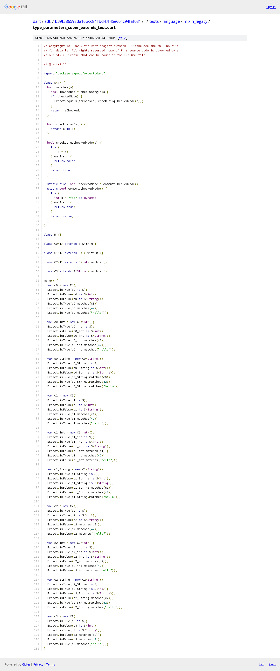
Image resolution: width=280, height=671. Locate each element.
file (122, 38)
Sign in (271, 7)
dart (37, 21)
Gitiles (26, 664)
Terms (50, 664)
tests (154, 21)
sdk (48, 21)
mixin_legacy (195, 21)
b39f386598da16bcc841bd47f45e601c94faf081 (98, 21)
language (171, 21)
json (272, 664)
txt (261, 664)
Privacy (38, 664)
